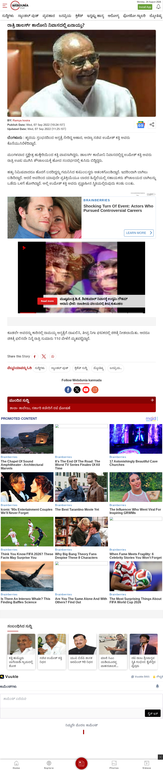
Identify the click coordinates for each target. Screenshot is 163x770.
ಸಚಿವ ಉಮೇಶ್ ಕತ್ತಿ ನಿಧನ (51, 660)
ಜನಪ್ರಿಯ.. (116, 368)
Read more (47, 301)
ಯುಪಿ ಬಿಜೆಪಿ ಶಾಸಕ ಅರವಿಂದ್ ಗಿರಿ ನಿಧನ (81, 660)
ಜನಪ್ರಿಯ (65, 15)
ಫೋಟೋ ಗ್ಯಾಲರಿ (134, 15)
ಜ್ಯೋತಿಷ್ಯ (98, 368)
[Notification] (158, 6)
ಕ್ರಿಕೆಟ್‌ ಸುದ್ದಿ (81, 368)
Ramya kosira (21, 120)
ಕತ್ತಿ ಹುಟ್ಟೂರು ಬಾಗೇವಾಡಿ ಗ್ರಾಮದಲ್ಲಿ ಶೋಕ (21, 662)
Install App (145, 7)
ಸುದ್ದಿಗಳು (8, 15)
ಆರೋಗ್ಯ (113, 15)
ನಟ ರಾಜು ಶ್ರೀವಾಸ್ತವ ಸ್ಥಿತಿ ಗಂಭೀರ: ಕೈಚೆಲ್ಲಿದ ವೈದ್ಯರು (143, 662)
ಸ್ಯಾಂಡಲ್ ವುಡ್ (28, 15)
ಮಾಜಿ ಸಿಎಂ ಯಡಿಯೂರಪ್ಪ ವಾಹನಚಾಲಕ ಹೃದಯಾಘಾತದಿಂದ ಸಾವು (111, 662)
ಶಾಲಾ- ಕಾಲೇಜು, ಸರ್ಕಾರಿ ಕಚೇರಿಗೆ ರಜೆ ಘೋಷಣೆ (40, 408)
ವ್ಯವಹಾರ (49, 15)
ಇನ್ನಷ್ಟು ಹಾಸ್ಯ (95, 15)
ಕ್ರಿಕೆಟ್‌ (79, 15)
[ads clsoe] (160, 757)
